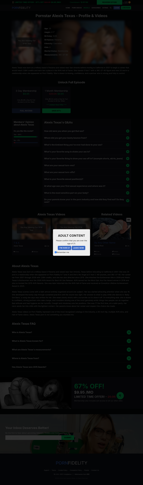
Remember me (63, 252)
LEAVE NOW (78, 248)
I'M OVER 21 (64, 248)
